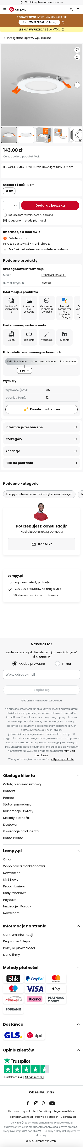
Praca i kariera (14, 886)
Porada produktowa (45, 409)
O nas (7, 859)
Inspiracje (10, 906)
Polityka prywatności (19, 948)
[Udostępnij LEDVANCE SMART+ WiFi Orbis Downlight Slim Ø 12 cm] (77, 57)
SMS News (10, 879)
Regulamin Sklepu (16, 941)
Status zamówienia (17, 804)
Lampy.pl (12, 850)
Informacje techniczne (24, 427)
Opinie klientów (18, 1050)
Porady (25, 906)
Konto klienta (13, 838)
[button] (9, 135)
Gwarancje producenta (21, 831)
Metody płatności (16, 818)
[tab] (41, 806)
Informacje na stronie (24, 926)
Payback (9, 900)
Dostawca (13, 1024)
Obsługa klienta (19, 775)
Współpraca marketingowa (24, 866)
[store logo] (20, 9)
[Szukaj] (71, 9)
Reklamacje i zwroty (18, 811)
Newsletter (11, 873)
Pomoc (8, 797)
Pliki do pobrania (19, 463)
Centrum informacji (18, 934)
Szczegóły (13, 439)
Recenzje (12, 451)
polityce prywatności (62, 759)
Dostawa (10, 824)
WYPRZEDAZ (39, 22)
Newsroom (11, 913)
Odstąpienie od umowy (22, 784)
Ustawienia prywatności (22, 1111)
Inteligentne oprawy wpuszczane (29, 38)
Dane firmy (11, 954)
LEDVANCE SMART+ (54, 275)
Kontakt (9, 791)
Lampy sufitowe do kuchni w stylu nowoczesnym (39, 494)
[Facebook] (30, 1103)
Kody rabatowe (14, 893)
